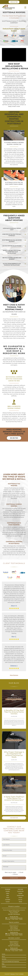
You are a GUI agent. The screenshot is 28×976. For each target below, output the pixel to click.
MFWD (21, 974)
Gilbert (7, 893)
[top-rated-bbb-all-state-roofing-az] (14, 39)
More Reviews (14, 675)
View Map (10, 914)
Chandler (8, 891)
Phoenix (20, 897)
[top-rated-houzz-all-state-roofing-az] (6, 39)
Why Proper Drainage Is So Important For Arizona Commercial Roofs (14, 754)
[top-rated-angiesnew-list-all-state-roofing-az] (22, 39)
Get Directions (16, 914)
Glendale (20, 893)
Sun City (20, 899)
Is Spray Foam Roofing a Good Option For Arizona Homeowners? (14, 798)
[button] (14, 229)
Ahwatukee (7, 889)
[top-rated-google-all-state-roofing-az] (14, 34)
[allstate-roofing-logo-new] (8, 5)
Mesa (7, 895)
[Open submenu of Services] (25, 959)
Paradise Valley (20, 895)
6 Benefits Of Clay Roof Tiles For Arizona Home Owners (14, 712)
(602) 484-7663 (14, 916)
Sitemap (13, 974)
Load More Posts (14, 817)
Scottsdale (7, 899)
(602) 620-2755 (14, 932)
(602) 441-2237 (14, 948)
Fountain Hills (20, 891)
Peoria (7, 897)
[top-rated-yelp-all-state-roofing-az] (6, 34)
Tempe (20, 901)
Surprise (8, 901)
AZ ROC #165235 (8, 8)
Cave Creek (20, 889)
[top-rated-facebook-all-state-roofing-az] (22, 34)
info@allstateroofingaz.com (16, 918)
